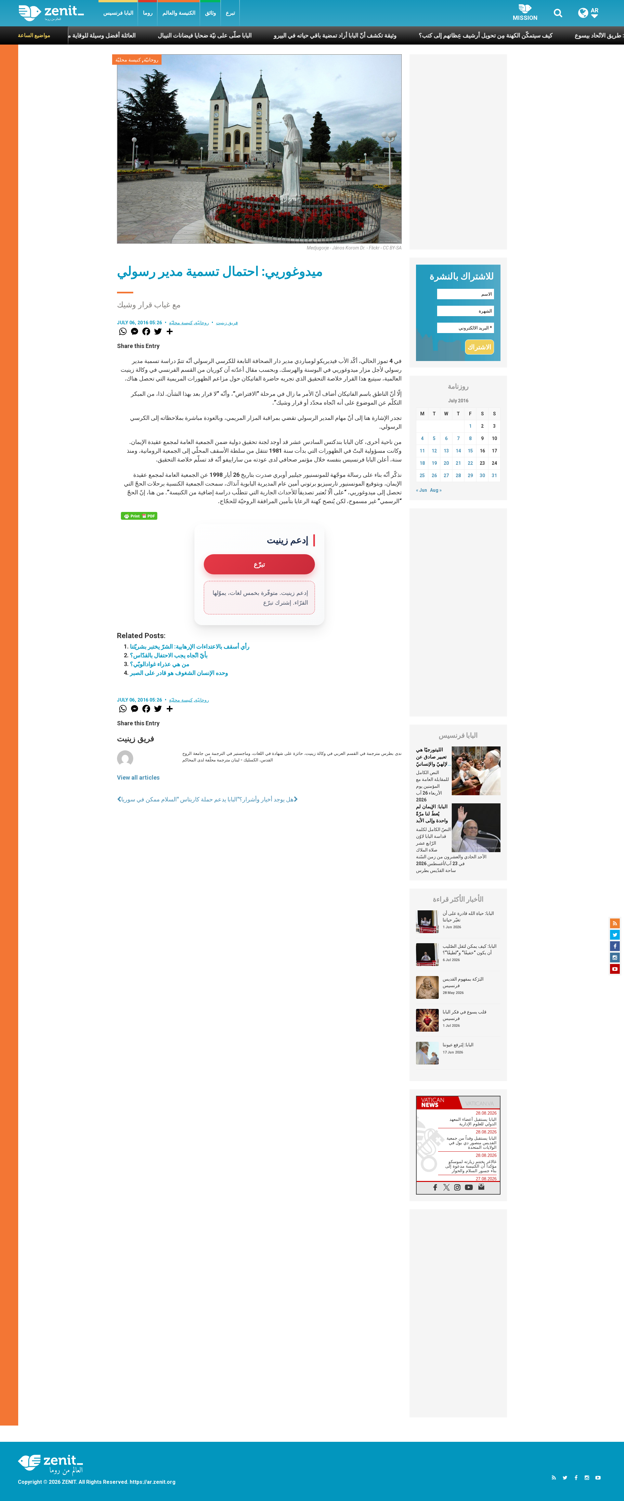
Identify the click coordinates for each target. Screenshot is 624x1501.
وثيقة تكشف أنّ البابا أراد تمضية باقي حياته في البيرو (275, 35)
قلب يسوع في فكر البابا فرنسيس (465, 1015)
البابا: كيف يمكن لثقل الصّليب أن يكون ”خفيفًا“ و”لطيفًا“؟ (470, 949)
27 (446, 475)
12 (434, 450)
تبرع (230, 13)
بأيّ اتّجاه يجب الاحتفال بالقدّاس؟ (169, 655)
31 (494, 475)
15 (470, 450)
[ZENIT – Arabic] (58, 13)
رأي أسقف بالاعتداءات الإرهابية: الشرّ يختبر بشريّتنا (190, 646)
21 (458, 463)
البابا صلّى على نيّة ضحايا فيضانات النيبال (145, 35)
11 (422, 450)
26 (434, 475)
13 (446, 450)
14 (458, 450)
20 (446, 463)
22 (470, 463)
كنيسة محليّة (128, 60)
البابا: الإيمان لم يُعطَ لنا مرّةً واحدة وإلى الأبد (432, 814)
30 (482, 475)
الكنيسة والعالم (178, 13)
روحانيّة (151, 60)
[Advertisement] (458, 151)
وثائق (210, 13)
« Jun (421, 490)
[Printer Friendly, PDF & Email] (139, 516)
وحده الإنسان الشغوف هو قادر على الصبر (179, 672)
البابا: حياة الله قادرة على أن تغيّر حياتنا (468, 916)
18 (422, 463)
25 (422, 475)
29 (470, 475)
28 (458, 475)
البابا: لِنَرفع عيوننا (458, 1044)
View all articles (138, 777)
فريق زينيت (227, 322)
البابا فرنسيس (118, 13)
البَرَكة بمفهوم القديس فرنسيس (463, 982)
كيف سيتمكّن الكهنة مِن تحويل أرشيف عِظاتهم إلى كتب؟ (426, 35)
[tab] (437, 1102)
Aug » (436, 490)
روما (148, 13)
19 (434, 463)
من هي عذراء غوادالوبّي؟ (159, 664)
